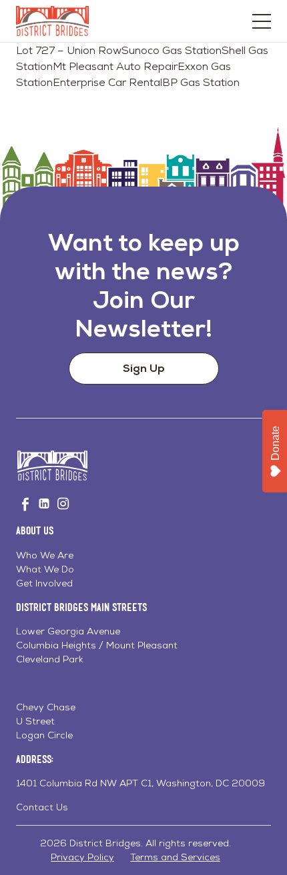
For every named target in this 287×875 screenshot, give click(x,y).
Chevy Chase (45, 707)
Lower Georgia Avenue (68, 631)
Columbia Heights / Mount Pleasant (97, 645)
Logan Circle (44, 735)
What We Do (45, 569)
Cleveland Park (49, 659)
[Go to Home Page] (52, 21)
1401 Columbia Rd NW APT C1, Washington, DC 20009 (140, 783)
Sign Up (144, 368)
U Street (35, 721)
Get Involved (44, 583)
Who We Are (44, 555)
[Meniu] (261, 21)
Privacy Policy (82, 857)
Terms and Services (175, 857)
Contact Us (42, 807)
